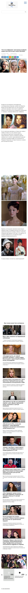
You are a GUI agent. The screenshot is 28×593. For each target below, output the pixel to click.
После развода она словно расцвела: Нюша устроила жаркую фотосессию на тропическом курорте (13, 519)
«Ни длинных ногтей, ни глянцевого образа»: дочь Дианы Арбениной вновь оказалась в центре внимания (14, 404)
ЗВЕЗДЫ (21, 55)
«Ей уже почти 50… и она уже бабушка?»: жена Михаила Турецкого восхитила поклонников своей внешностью (14, 426)
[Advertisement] (14, 31)
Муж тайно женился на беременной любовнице (14, 337)
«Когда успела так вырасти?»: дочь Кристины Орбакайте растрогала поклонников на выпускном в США (14, 381)
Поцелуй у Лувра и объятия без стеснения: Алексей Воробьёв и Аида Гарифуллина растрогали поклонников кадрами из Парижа (13, 542)
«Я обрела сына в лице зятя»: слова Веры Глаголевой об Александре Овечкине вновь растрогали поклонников (14, 472)
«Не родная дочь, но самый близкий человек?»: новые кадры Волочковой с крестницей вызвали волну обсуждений (14, 358)
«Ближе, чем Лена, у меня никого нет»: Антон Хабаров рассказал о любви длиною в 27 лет (13, 449)
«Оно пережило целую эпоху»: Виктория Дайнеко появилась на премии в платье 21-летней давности (13, 495)
